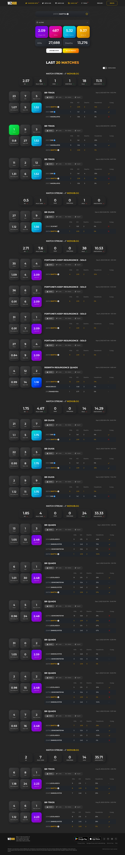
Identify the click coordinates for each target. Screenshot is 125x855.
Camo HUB (73, 3)
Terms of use (110, 843)
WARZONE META (33, 3)
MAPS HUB (61, 3)
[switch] (105, 68)
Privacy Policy (81, 843)
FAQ (116, 843)
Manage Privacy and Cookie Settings (96, 843)
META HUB (48, 3)
